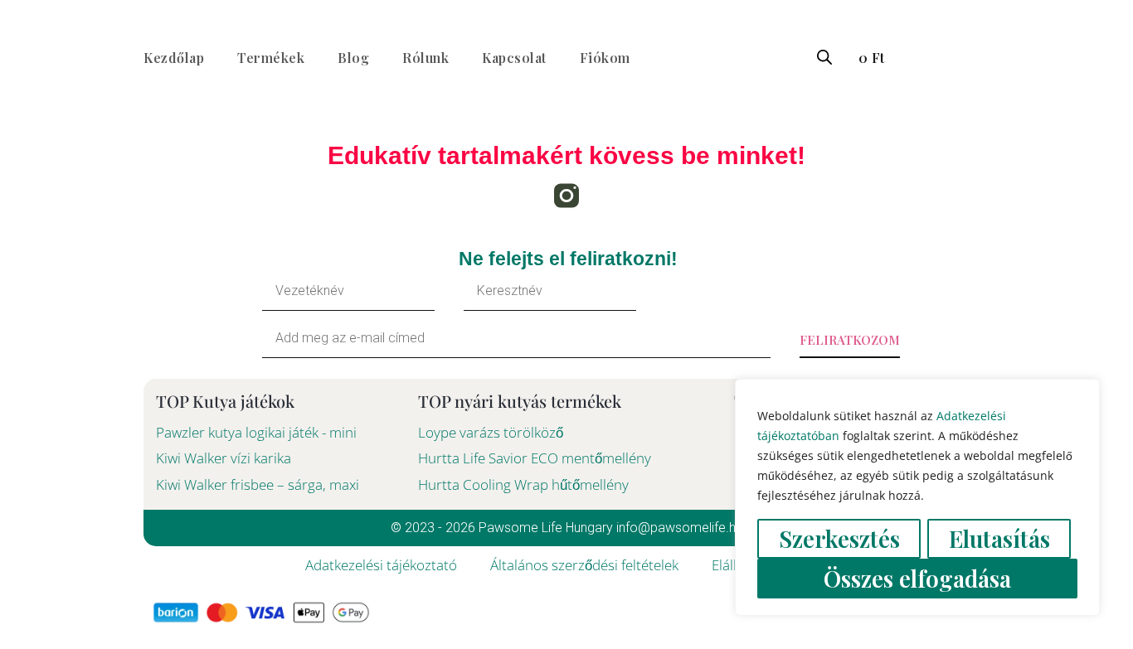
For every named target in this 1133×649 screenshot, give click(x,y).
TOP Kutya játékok (225, 401)
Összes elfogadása (917, 578)
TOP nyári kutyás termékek (519, 401)
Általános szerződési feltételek (584, 564)
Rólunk (425, 57)
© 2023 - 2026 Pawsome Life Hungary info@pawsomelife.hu (566, 527)
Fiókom (605, 57)
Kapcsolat (514, 57)
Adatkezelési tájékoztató (381, 564)
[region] (917, 497)
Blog (353, 57)
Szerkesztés (839, 538)
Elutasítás (999, 538)
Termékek (270, 57)
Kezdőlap (173, 57)
